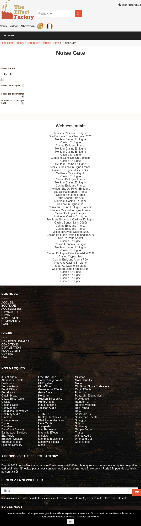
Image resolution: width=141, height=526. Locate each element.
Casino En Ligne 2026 (70, 204)
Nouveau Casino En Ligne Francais (70, 207)
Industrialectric (47, 404)
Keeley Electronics (49, 417)
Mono (78, 383)
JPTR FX (44, 414)
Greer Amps (45, 392)
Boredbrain (8, 392)
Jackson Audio (47, 407)
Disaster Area (9, 420)
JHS (41, 411)
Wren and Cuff (84, 438)
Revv (78, 411)
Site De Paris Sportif (70, 238)
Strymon (80, 423)
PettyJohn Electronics (88, 395)
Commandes (10, 321)
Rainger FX (82, 401)
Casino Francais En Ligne (70, 244)
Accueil (7, 302)
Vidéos (14, 26)
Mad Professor (47, 429)
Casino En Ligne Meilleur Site (70, 170)
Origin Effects (83, 389)
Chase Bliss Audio (12, 398)
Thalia (79, 432)
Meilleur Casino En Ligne (70, 139)
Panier (6, 324)
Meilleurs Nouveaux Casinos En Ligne (70, 219)
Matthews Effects (48, 441)
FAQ (4, 356)
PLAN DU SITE (10, 350)
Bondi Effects (9, 389)
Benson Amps (9, 386)
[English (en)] (50, 25)
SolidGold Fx (83, 414)
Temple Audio (83, 429)
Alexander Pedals (12, 380)
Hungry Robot (46, 401)
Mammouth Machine (50, 438)
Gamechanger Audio (50, 380)
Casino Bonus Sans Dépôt (70, 222)
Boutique (8, 305)
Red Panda (82, 407)
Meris (41, 444)
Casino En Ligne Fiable (70, 194)
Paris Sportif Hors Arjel (70, 197)
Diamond (7, 417)
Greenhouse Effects (50, 389)
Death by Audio (10, 414)
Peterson (80, 392)
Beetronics (7, 383)
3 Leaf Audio (9, 377)
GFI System (45, 383)
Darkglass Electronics (14, 411)
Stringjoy (80, 420)
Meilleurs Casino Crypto (70, 173)
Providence (82, 398)
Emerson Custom (12, 438)
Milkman (80, 377)
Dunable (6, 426)
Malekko (43, 435)
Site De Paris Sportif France (70, 191)
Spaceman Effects (86, 417)
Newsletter (11, 311)
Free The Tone (47, 377)
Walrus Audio (83, 435)
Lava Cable (45, 423)
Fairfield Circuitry (11, 444)
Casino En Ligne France (70, 145)
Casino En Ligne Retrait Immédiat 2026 (71, 234)
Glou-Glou (44, 386)
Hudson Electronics (50, 398)
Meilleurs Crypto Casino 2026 (70, 231)
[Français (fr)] (50, 18)
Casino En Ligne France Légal (70, 268)
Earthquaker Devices (14, 432)
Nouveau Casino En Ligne (70, 201)
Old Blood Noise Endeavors (92, 386)
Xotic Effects (82, 441)
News (5, 314)
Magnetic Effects (48, 432)
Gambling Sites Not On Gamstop (70, 157)
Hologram (44, 395)
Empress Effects (11, 441)
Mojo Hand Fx (83, 380)
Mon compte (10, 318)
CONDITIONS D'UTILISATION (11, 346)
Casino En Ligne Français (70, 213)
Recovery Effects (85, 404)
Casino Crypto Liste (70, 256)
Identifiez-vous (131, 4)
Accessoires (11, 308)
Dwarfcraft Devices (12, 429)
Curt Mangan (9, 407)
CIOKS (5, 401)
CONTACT (8, 353)
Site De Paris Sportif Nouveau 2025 (70, 136)
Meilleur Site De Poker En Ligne (70, 188)
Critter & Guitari (10, 404)
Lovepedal (44, 426)
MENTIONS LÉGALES (15, 341)
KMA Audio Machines (51, 420)
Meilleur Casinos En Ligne (70, 133)
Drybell (5, 423)
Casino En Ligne (70, 142)
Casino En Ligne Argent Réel (70, 259)
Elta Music (7, 435)
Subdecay (81, 426)
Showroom (28, 26)
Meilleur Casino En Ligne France (70, 167)
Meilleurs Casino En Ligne (70, 216)
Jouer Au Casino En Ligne (70, 265)
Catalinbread (9, 395)
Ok (70, 522)
